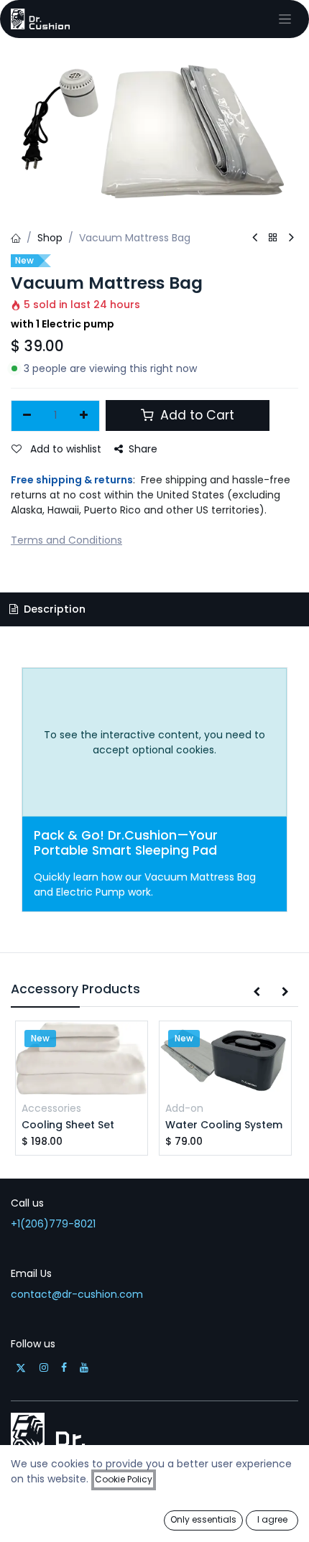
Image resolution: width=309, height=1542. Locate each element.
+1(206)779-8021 (53, 1224)
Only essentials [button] (203, 1519)
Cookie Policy (123, 1479)
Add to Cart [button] (195, 415)
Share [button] (143, 449)
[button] (256, 992)
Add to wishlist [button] (64, 449)
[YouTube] (84, 1367)
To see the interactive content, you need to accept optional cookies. (154, 742)
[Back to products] (273, 238)
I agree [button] (272, 1519)
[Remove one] (27, 416)
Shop (50, 238)
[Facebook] (64, 1367)
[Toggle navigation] (285, 19)
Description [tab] (53, 609)
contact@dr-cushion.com (77, 1294)
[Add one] (84, 416)
